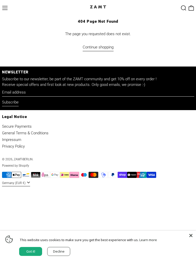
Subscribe (10, 102)
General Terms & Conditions (25, 133)
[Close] (190, 235)
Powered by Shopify (15, 165)
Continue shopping (98, 47)
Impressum (11, 139)
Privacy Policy (13, 146)
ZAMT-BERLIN (23, 159)
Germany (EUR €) (14, 183)
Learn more (148, 240)
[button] (184, 8)
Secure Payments (17, 126)
